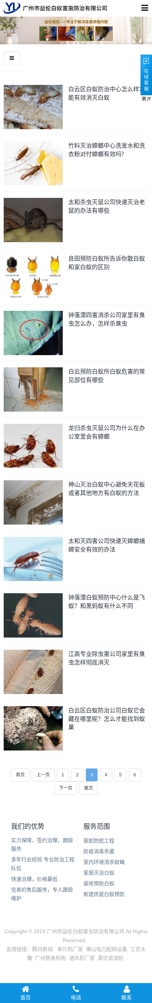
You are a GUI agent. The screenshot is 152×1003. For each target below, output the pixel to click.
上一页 (43, 774)
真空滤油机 (111, 958)
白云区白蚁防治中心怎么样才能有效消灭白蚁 (106, 93)
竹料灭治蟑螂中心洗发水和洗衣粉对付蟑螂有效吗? (106, 149)
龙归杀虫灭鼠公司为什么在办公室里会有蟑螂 (106, 432)
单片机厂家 (70, 949)
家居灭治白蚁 (98, 873)
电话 (76, 997)
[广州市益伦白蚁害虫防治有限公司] (55, 8)
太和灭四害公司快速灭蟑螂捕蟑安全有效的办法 (106, 545)
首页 (20, 774)
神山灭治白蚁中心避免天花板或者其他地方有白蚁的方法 (106, 488)
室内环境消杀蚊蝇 (104, 862)
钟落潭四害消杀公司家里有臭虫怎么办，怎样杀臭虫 (106, 319)
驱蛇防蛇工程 (98, 841)
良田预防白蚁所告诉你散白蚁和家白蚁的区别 (106, 262)
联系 (126, 997)
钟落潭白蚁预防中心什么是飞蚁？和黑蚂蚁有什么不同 (106, 601)
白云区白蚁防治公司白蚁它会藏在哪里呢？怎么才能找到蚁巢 (106, 718)
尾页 (88, 788)
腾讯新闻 (42, 949)
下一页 (65, 788)
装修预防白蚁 (98, 883)
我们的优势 (27, 826)
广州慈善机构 (50, 958)
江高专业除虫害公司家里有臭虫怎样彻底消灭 (106, 658)
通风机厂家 (82, 958)
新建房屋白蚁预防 (104, 894)
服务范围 (96, 826)
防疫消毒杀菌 (98, 851)
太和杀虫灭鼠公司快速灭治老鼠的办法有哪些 (106, 206)
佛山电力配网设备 (106, 949)
